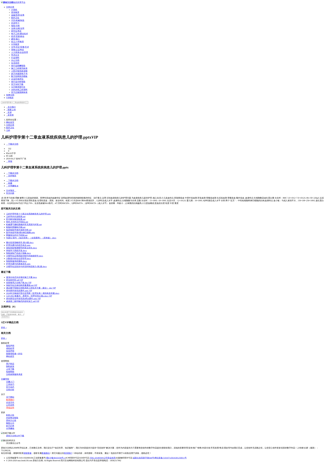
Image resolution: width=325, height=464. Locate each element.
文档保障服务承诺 (14, 374)
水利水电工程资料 (19, 90)
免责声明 (10, 351)
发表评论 (5, 317)
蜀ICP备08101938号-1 (55, 458)
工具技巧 (10, 384)
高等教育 (15, 12)
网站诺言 (10, 356)
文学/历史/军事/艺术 (20, 47)
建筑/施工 (15, 39)
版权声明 (10, 346)
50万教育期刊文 (18, 87)
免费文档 (10, 95)
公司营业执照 (109, 458)
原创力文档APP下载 (15, 436)
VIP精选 (9, 98)
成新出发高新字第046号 (143, 458)
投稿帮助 (10, 372)
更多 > (4, 327)
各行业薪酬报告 (18, 66)
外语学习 (15, 23)
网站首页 (10, 122)
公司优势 (10, 405)
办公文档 (15, 60)
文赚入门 (10, 382)
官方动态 (10, 387)
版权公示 (10, 423)
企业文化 (10, 402)
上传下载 (10, 369)
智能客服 (27, 453)
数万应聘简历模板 (19, 76)
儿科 (8, 130)
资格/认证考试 (17, 50)
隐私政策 (10, 366)
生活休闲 (15, 63)
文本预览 (11, 190)
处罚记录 (10, 426)
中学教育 (15, 44)
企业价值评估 (17, 79)
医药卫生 (15, 18)
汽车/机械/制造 (17, 20)
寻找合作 (10, 408)
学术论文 (15, 55)
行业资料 (15, 58)
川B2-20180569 (96, 458)
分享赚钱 (10, 428)
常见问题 (10, 193)
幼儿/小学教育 (17, 42)
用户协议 (10, 364)
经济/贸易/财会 (17, 36)
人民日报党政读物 (19, 71)
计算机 (14, 10)
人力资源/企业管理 (19, 52)
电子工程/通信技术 (19, 34)
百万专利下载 (17, 84)
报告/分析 (15, 26)
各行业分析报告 (18, 82)
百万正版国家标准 (19, 92)
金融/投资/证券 (17, 15)
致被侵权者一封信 (14, 354)
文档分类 (10, 7)
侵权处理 (10, 348)
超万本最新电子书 (19, 74)
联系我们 (10, 400)
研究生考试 (16, 31)
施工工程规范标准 (19, 68)
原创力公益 (11, 420)
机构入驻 (10, 415)
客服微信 (46, 453)
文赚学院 (5, 379)
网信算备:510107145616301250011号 (171, 458)
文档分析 (10, 390)
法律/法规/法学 (17, 28)
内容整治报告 (12, 418)
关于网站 (10, 397)
